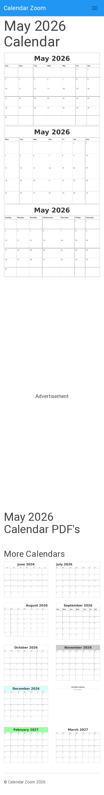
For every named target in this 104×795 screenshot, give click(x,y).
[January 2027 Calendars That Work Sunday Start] (78, 703)
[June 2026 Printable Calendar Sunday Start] (26, 580)
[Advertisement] (52, 335)
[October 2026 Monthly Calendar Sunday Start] (26, 663)
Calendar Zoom (25, 8)
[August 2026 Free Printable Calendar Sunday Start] (26, 619)
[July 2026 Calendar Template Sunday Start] (78, 580)
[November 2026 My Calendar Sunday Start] (78, 663)
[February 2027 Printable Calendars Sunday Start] (26, 745)
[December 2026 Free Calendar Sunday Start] (26, 704)
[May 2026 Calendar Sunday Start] (52, 89)
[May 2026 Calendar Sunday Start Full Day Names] (52, 241)
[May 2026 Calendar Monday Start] (52, 165)
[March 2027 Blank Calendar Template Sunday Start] (78, 745)
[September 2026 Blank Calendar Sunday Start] (78, 621)
